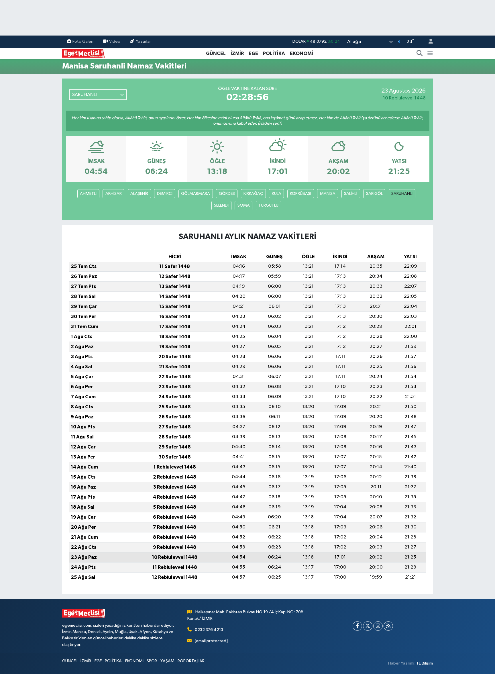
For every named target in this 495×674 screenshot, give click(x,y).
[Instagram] (378, 626)
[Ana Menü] (430, 53)
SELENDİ (221, 205)
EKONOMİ (301, 53)
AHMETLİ (88, 193)
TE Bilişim (424, 663)
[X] (367, 626)
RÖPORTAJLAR (191, 661)
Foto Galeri (82, 41)
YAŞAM (167, 661)
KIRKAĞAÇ (253, 193)
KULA (276, 193)
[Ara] (419, 53)
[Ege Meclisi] (83, 53)
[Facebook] (357, 626)
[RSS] (388, 626)
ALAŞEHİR (139, 193)
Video (114, 41)
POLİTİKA (274, 53)
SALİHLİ (350, 193)
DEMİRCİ (164, 193)
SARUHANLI (401, 193)
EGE (253, 53)
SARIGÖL (374, 193)
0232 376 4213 (209, 630)
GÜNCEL (216, 53)
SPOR (152, 661)
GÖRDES (227, 193)
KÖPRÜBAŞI (300, 193)
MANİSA (327, 193)
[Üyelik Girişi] (428, 42)
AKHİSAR (113, 193)
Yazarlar (143, 41)
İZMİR (237, 53)
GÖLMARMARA (195, 193)
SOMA (243, 205)
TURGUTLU (268, 205)
